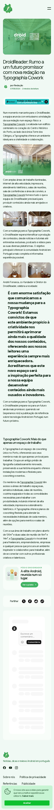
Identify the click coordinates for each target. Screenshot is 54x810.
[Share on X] (24, 601)
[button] (27, 37)
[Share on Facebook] (30, 601)
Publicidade (28, 783)
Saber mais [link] (28, 796)
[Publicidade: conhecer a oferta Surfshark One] (27, 101)
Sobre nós (9, 777)
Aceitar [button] (27, 803)
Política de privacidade (33, 777)
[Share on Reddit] (36, 601)
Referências (10, 783)
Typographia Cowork (14, 124)
